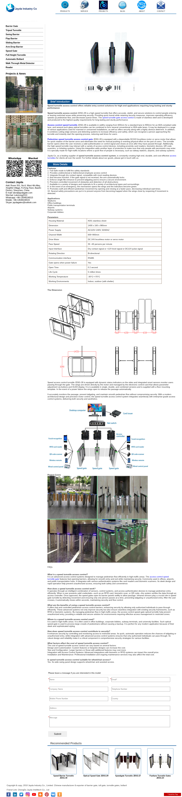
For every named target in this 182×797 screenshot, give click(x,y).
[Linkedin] (15, 796)
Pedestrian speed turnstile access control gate (70, 139)
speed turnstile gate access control (118, 117)
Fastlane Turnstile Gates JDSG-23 (160, 777)
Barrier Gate (12, 26)
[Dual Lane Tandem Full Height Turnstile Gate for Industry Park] (24, 133)
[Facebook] (8, 796)
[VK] (53, 796)
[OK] (59, 796)
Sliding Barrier (13, 42)
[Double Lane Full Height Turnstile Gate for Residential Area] (24, 95)
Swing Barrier (12, 34)
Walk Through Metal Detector (20, 63)
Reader (9, 67)
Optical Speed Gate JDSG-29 (95, 776)
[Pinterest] (47, 796)
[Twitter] (21, 796)
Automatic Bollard (15, 59)
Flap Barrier (11, 38)
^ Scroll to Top (172, 794)
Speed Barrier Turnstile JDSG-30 (63, 777)
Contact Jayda (14, 182)
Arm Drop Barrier (14, 46)
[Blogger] (40, 796)
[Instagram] (28, 796)
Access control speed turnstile (62, 125)
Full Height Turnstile (16, 55)
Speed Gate (11, 51)
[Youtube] (34, 796)
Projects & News (16, 73)
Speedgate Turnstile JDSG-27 (128, 776)
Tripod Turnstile (13, 30)
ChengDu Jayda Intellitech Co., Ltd (33, 790)
